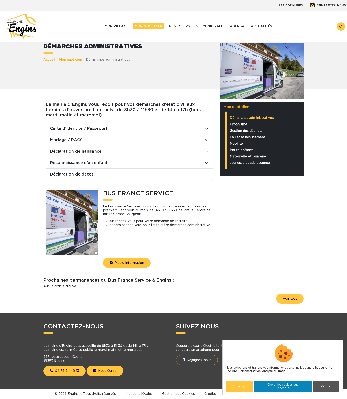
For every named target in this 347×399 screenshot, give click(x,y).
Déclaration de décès (71, 174)
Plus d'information (129, 262)
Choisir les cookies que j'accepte (283, 386)
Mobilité (236, 143)
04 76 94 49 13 (66, 370)
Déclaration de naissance (75, 151)
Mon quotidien (149, 26)
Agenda (237, 26)
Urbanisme (238, 124)
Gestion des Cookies (178, 393)
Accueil (49, 59)
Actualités (261, 26)
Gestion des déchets (246, 130)
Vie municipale (209, 26)
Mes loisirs (179, 26)
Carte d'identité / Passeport (79, 129)
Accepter (239, 386)
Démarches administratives (252, 117)
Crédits (210, 393)
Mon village (116, 26)
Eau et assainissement (247, 137)
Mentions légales (139, 393)
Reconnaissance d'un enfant (79, 163)
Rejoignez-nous (198, 360)
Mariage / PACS (66, 140)
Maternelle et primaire (248, 156)
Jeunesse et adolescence (250, 162)
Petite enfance (242, 150)
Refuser (326, 386)
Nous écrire (107, 370)
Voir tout (290, 298)
